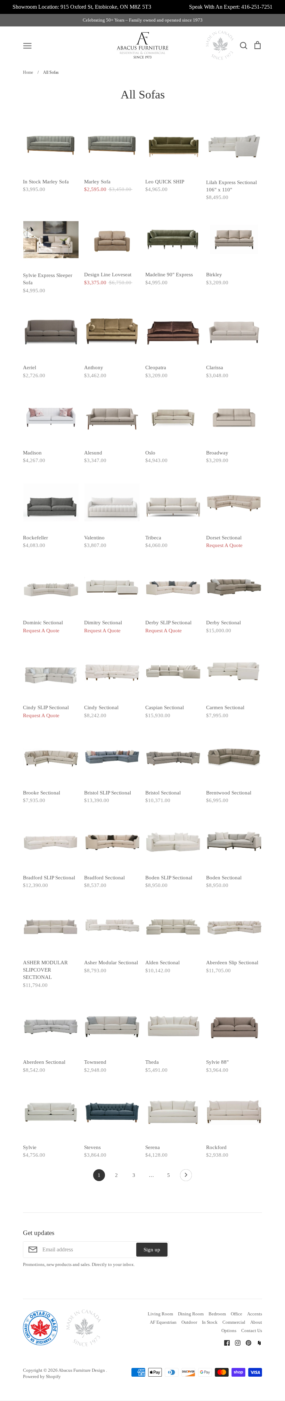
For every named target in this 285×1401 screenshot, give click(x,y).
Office (236, 1313)
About (256, 1322)
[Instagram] (235, 1342)
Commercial (233, 1322)
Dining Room (191, 1313)
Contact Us (251, 1330)
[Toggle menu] (27, 45)
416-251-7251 (256, 7)
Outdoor (189, 1322)
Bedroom (217, 1313)
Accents (254, 1313)
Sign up (152, 1249)
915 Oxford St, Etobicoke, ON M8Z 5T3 (105, 7)
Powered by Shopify (42, 1376)
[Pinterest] (246, 1342)
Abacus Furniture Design (82, 1370)
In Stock (210, 1322)
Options (228, 1330)
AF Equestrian (163, 1322)
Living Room (160, 1313)
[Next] (186, 1177)
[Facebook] (224, 1342)
